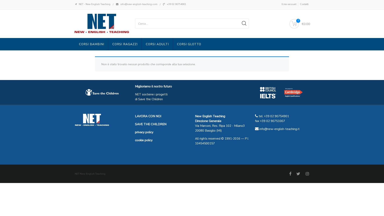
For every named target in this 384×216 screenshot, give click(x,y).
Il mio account (289, 4)
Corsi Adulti (157, 44)
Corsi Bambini (91, 44)
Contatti (304, 4)
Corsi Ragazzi (125, 44)
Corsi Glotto (189, 44)
